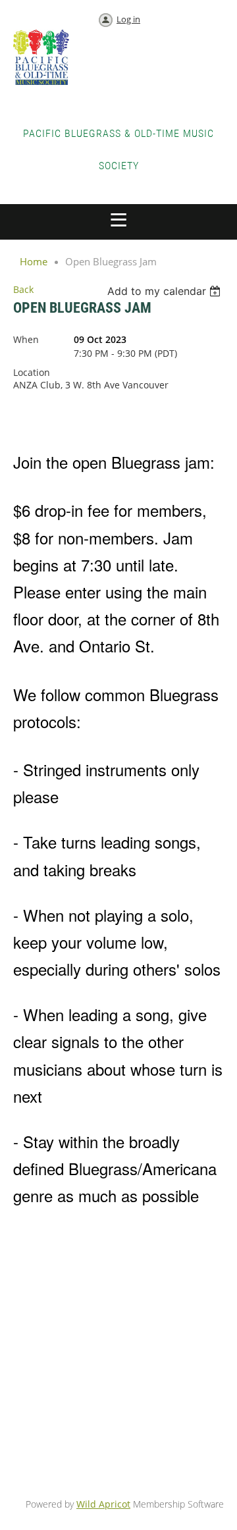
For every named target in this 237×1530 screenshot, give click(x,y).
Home (33, 261)
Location (31, 372)
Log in (128, 19)
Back (23, 289)
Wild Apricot (103, 1504)
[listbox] (165, 291)
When (26, 339)
